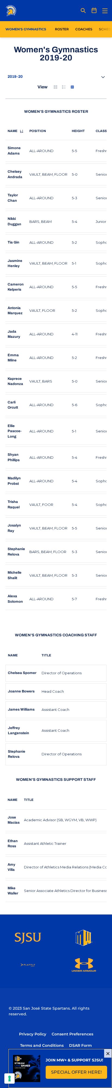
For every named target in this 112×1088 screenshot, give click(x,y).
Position (37, 131)
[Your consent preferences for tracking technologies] (9, 1078)
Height (78, 131)
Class (101, 131)
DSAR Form (80, 1045)
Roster (62, 29)
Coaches (83, 29)
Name (12, 131)
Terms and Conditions (42, 1045)
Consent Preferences (72, 1034)
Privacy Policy (32, 1034)
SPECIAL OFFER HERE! (79, 1074)
